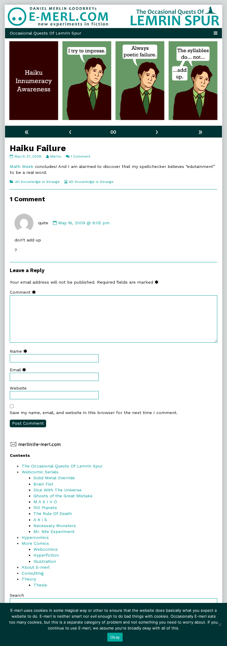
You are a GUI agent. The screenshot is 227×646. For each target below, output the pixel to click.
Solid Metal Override (54, 477)
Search (17, 595)
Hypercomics (35, 537)
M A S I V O (45, 501)
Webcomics (45, 549)
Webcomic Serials (40, 472)
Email (19, 369)
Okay (115, 637)
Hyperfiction (46, 555)
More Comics (35, 543)
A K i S (40, 519)
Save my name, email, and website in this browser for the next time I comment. (94, 412)
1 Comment (80, 156)
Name (20, 351)
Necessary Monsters (54, 525)
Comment (24, 292)
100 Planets (45, 507)
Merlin (55, 156)
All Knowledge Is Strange (37, 182)
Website (18, 388)
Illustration (44, 561)
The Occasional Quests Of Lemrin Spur (62, 466)
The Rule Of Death (52, 513)
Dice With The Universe (57, 490)
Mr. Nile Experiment (53, 531)
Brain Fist (43, 484)
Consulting (32, 573)
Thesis (40, 585)
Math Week (21, 166)
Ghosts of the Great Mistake (63, 495)
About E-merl (36, 567)
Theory (29, 579)
